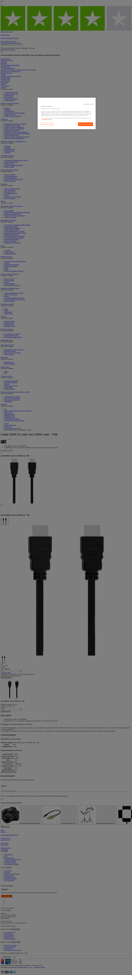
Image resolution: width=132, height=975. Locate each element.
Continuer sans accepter (89, 104)
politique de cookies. (47, 119)
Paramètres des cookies (47, 124)
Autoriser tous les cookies (85, 124)
